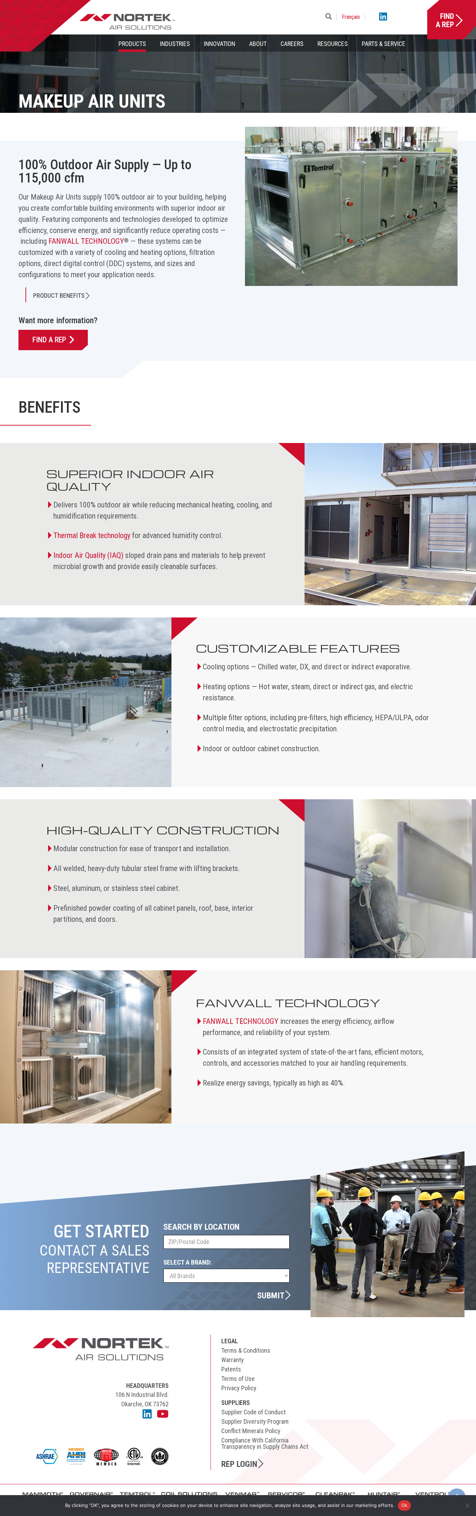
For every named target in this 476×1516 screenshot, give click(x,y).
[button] (330, 17)
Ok (404, 1505)
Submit (270, 1295)
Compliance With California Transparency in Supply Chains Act (264, 1443)
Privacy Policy (238, 1388)
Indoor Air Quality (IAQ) (88, 555)
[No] (467, 1505)
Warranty (232, 1359)
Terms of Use (238, 1378)
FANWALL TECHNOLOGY (86, 241)
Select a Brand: (187, 1262)
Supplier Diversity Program (255, 1421)
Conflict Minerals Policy (251, 1431)
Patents (231, 1369)
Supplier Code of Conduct (253, 1412)
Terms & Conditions (245, 1350)
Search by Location (201, 1227)
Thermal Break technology (91, 535)
